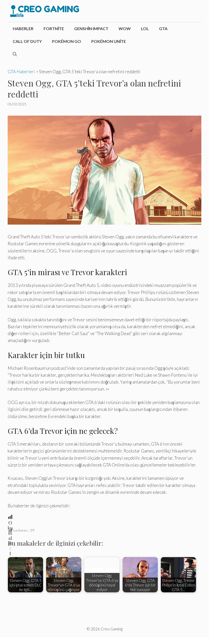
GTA (163, 28)
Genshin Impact (91, 28)
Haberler (23, 28)
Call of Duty (27, 41)
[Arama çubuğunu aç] (15, 54)
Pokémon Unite (108, 41)
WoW (125, 28)
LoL (145, 28)
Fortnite (54, 28)
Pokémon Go (66, 41)
